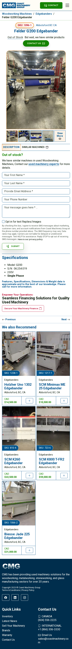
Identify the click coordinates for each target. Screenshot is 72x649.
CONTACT (53, 5)
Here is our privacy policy (30, 239)
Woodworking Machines (17, 13)
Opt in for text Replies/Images (23, 221)
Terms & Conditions (11, 590)
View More (60, 134)
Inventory (7, 616)
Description (11, 147)
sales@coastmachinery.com (53, 638)
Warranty (7, 635)
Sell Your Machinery (13, 625)
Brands (6, 630)
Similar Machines (33, 147)
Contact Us (34, 43)
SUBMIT (15, 246)
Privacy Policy (28, 590)
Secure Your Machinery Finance (21, 308)
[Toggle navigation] (67, 5)
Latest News (9, 621)
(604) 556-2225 (47, 618)
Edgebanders (44, 13)
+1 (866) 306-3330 (50, 627)
